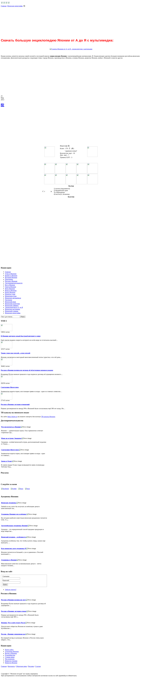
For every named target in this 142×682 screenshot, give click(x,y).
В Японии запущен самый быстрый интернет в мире (21, 336)
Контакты (11, 666)
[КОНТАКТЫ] (6, 3)
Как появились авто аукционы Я (13, 548)
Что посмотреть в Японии (11, 427)
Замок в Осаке (6, 461)
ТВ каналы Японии (48, 416)
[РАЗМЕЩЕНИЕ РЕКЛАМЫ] (9, 3)
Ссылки (38, 666)
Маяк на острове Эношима (11, 438)
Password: (5, 580)
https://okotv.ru (12, 416)
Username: (6, 576)
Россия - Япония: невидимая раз (13, 634)
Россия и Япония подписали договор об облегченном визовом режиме (27, 370)
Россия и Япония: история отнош (13, 611)
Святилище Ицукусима (10, 387)
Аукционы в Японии (9, 560)
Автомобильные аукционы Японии (14, 526)
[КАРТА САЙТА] (4, 3)
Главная (3, 6)
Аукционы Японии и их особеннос (14, 514)
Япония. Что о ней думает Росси (13, 623)
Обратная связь (21, 666)
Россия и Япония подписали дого (13, 600)
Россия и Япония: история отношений (15, 404)
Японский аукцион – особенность (13, 537)
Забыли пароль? (10, 589)
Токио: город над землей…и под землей (15, 353)
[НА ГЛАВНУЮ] (2, 3)
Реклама (31, 666)
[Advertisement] (63, 21)
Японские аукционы (8, 503)
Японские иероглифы (15, 6)
